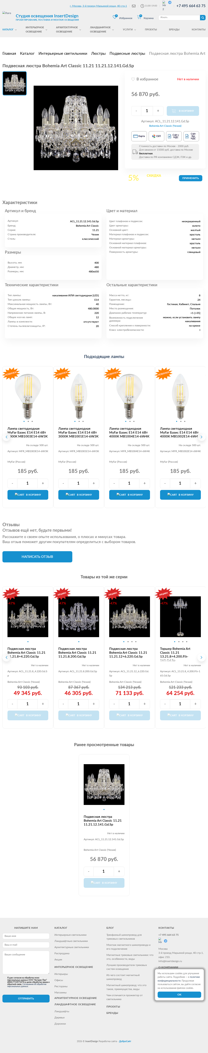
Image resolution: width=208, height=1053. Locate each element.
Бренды (112, 1013)
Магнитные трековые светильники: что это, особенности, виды (129, 957)
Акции (58, 959)
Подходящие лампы (104, 357)
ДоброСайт (125, 1041)
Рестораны (61, 986)
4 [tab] (135, 641)
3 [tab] (32, 421)
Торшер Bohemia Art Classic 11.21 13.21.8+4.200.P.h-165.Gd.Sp (175, 654)
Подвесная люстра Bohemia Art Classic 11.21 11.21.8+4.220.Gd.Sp (26, 652)
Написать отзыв (37, 557)
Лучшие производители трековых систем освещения (126, 967)
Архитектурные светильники (71, 947)
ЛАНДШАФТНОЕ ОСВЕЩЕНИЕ (75, 1004)
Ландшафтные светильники (71, 941)
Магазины (60, 992)
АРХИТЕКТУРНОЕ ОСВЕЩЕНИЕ (75, 998)
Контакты (166, 928)
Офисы (58, 980)
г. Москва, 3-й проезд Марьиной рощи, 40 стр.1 (98, 6)
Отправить (26, 998)
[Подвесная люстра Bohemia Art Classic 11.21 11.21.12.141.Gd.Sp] (76, 128)
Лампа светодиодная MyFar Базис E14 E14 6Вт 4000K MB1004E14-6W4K (129, 432)
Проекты (113, 1006)
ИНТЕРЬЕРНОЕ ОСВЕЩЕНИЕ (73, 967)
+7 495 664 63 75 (191, 6)
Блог (110, 928)
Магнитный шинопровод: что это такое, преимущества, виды (126, 987)
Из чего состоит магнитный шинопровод (123, 977)
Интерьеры (61, 974)
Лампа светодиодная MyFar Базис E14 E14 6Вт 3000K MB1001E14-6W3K (78, 432)
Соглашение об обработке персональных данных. (26, 985)
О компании (168, 967)
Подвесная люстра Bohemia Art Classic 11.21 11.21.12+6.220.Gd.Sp (128, 652)
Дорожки (60, 1023)
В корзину (33, 495)
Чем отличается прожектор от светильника (124, 997)
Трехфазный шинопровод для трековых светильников (124, 937)
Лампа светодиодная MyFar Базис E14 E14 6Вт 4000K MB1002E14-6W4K (180, 432)
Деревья (59, 1017)
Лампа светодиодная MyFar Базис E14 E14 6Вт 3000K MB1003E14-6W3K (27, 432)
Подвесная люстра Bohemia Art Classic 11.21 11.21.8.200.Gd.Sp (77, 652)
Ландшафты (61, 1011)
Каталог (60, 928)
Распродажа (61, 953)
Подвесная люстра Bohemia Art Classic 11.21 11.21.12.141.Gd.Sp (103, 820)
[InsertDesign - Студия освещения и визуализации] (8, 17)
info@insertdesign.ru (170, 961)
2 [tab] (28, 421)
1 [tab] (24, 421)
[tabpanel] (27, 396)
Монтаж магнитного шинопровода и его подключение (128, 947)
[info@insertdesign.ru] (134, 6)
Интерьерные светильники (70, 935)
